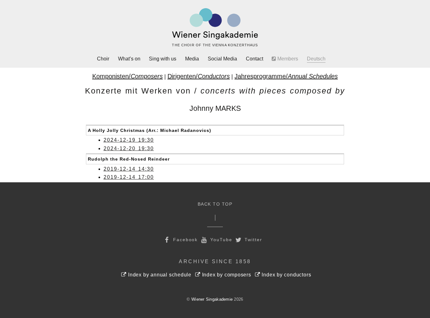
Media (192, 58)
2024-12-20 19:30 (129, 148)
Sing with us (162, 58)
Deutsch (316, 58)
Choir (103, 58)
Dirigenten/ (198, 76)
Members (287, 58)
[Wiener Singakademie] (215, 24)
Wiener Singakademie (212, 299)
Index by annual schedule (159, 274)
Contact (254, 58)
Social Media (222, 58)
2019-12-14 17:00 (129, 177)
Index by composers (226, 274)
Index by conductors (285, 274)
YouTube (220, 239)
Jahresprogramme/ (286, 76)
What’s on (129, 58)
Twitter (252, 239)
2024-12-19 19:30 (129, 140)
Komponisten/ (127, 76)
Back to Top (215, 204)
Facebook (184, 239)
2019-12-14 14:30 (129, 169)
